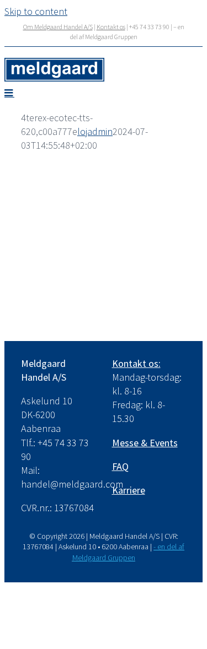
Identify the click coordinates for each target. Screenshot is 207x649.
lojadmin (95, 131)
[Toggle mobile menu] (9, 93)
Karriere (128, 490)
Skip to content (35, 11)
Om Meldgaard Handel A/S (58, 27)
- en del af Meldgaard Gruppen (128, 552)
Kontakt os (111, 27)
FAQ (120, 466)
